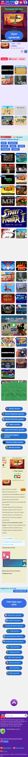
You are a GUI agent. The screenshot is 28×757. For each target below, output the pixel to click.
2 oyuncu (4, 146)
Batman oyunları (14, 447)
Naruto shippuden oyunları (14, 414)
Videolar (21, 59)
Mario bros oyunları (14, 615)
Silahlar (13, 146)
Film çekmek (5, 149)
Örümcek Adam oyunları (14, 626)
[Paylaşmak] (25, 51)
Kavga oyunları (14, 652)
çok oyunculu (12, 143)
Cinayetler (15, 149)
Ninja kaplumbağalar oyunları (11, 436)
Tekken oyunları (14, 424)
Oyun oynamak (14, 35)
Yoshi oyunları (14, 647)
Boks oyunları (14, 673)
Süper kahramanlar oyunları (14, 430)
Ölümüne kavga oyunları (14, 442)
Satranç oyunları (14, 663)
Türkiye (6, 741)
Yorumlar (13, 59)
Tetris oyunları (15, 668)
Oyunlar (4, 59)
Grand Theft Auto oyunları (14, 419)
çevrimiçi (21, 146)
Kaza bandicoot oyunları (14, 636)
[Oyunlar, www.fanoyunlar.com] (10, 2)
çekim (3, 143)
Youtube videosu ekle (20, 591)
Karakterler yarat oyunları (14, 641)
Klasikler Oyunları (14, 620)
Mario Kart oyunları (14, 657)
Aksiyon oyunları (14, 409)
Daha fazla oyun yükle (14, 603)
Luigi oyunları (14, 631)
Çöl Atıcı (5, 751)
